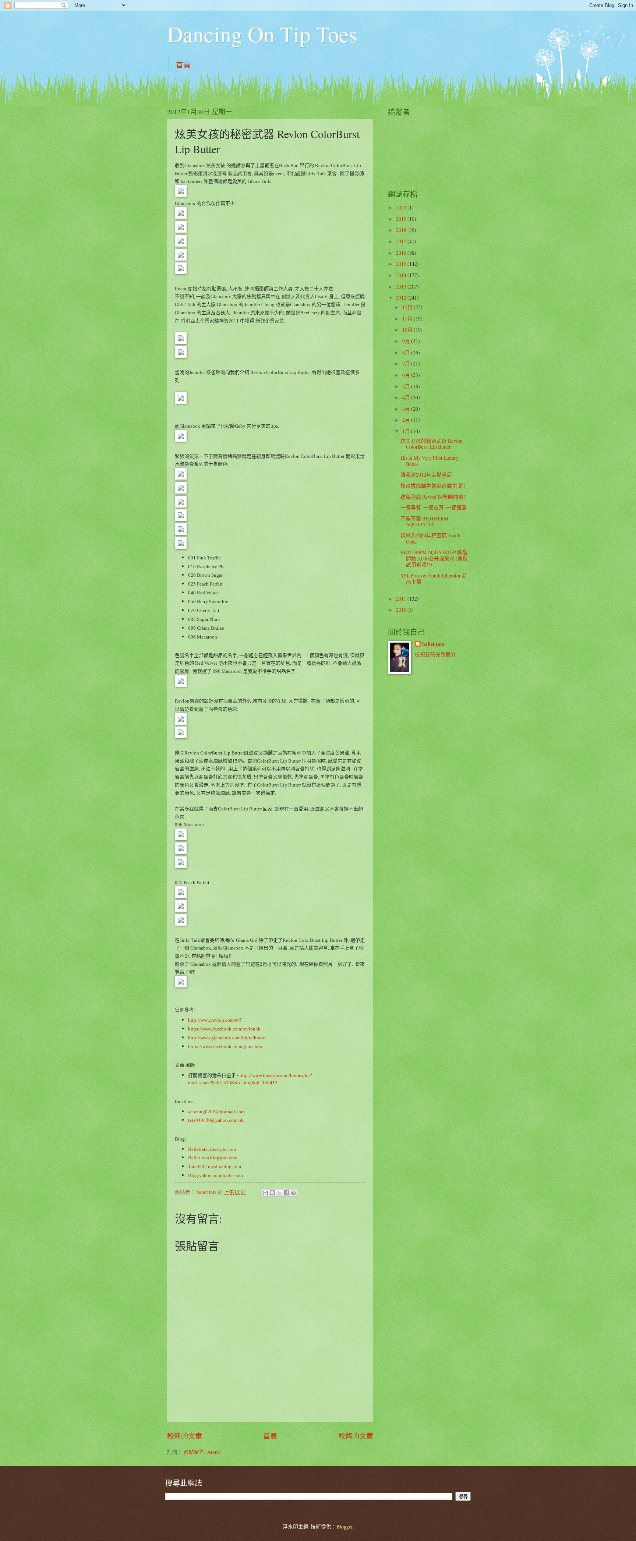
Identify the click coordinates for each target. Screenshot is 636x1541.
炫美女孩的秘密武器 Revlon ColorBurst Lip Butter (431, 443)
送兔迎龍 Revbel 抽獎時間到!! (433, 496)
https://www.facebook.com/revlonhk (224, 1029)
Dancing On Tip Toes (262, 34)
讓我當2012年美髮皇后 (426, 474)
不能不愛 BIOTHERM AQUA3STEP (424, 521)
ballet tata (433, 644)
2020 (401, 207)
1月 (406, 431)
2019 (401, 218)
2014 (401, 275)
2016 (401, 252)
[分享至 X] (279, 1193)
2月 (406, 419)
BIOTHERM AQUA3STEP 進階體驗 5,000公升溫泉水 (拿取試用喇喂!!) (434, 558)
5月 (406, 386)
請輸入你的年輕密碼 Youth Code (430, 538)
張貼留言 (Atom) (202, 1451)
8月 (406, 352)
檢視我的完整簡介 (435, 654)
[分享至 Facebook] (286, 1193)
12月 (408, 307)
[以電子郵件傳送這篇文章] (265, 1193)
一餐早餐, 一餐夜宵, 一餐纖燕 (433, 507)
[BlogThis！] (272, 1193)
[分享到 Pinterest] (293, 1193)
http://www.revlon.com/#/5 (215, 1020)
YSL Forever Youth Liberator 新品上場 (433, 578)
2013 (401, 286)
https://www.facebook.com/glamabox (225, 1046)
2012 (401, 297)
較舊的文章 (355, 1436)
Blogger (344, 1526)
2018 (401, 229)
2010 (401, 609)
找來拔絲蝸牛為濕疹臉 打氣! (432, 485)
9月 (406, 340)
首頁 (183, 65)
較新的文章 (184, 1436)
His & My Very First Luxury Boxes (429, 460)
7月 (406, 363)
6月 (406, 374)
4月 (406, 397)
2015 (401, 263)
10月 (408, 329)
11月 (408, 318)
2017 (401, 241)
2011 (401, 598)
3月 (406, 408)
